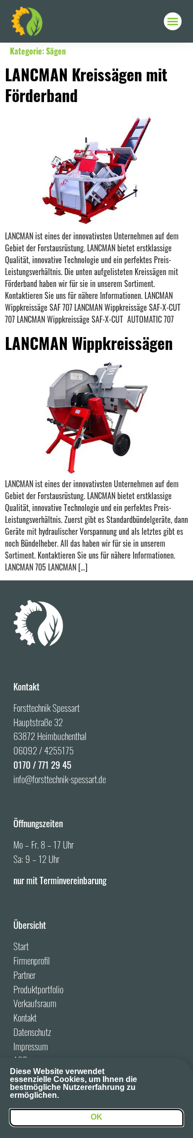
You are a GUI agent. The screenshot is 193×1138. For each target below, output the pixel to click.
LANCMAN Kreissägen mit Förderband (86, 84)
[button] (173, 21)
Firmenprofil (31, 960)
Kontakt (25, 1017)
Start (21, 946)
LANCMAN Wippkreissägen (89, 342)
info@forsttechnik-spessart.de (59, 779)
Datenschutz (32, 1031)
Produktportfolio (38, 989)
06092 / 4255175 (43, 750)
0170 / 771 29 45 (42, 764)
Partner (24, 974)
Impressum (30, 1046)
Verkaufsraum (34, 1003)
